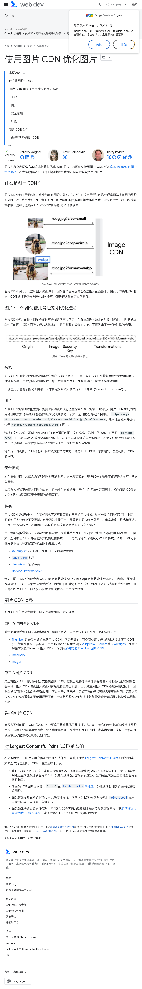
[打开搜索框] (99, 4)
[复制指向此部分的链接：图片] (15, 401)
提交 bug (11, 884)
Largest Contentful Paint (101, 758)
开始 (124, 44)
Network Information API (28, 571)
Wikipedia (88, 644)
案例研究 (11, 916)
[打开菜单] (6, 4)
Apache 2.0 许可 (120, 826)
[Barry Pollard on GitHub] (114, 158)
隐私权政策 (19, 971)
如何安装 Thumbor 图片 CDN (84, 648)
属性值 (78, 786)
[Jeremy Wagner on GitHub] (22, 158)
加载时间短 (43, 45)
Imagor (16, 662)
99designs (119, 644)
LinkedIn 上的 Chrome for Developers (27, 949)
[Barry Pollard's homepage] (130, 158)
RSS (8, 955)
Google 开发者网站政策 (44, 831)
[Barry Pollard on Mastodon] (119, 158)
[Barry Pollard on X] (109, 158)
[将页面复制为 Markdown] (104, 57)
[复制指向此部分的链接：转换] (15, 506)
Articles (10, 16)
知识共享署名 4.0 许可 (62, 826)
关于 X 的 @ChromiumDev (21, 937)
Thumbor (18, 640)
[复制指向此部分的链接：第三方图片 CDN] (35, 673)
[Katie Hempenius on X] (65, 158)
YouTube (11, 943)
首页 (6, 45)
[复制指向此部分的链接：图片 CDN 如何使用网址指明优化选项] (80, 308)
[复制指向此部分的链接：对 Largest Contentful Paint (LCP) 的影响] (87, 746)
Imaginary (18, 655)
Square (102, 644)
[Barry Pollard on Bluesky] (125, 158)
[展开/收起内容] (24, 74)
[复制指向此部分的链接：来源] (15, 368)
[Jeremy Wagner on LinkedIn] (27, 158)
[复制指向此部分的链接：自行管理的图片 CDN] (43, 623)
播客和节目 (12, 922)
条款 (7, 971)
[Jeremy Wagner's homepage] (33, 158)
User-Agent (20, 564)
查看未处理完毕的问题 (19, 890)
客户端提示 (19, 551)
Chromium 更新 (15, 910)
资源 (29, 45)
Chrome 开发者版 (16, 904)
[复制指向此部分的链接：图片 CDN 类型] (37, 600)
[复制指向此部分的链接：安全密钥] (22, 468)
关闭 (99, 44)
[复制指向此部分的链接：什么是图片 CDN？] (44, 183)
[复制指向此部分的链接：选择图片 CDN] (36, 713)
